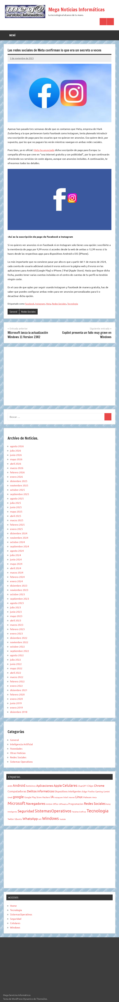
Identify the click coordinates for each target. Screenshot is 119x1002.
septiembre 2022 (19, 650)
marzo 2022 (16, 676)
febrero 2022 (17, 681)
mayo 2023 (16, 616)
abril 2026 (15, 463)
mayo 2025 (16, 511)
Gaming (99, 791)
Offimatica (63, 804)
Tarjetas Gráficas (79, 811)
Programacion (75, 803)
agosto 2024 (17, 550)
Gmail (10, 797)
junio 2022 (16, 663)
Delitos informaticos (40, 791)
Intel (65, 797)
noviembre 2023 (19, 589)
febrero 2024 (17, 576)
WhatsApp (30, 818)
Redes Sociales (59, 303)
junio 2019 (16, 703)
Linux (79, 797)
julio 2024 (15, 555)
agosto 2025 (17, 498)
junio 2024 (16, 559)
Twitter (11, 819)
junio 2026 (16, 454)
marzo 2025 (16, 520)
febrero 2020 (17, 694)
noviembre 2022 (19, 642)
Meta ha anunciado (44, 149)
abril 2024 (15, 568)
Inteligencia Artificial (21, 744)
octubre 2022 (17, 646)
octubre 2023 (17, 594)
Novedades (16, 748)
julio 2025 (15, 502)
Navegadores (35, 803)
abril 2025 (15, 515)
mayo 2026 (16, 459)
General (13, 311)
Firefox (91, 791)
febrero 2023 (17, 629)
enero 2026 (16, 476)
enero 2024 (16, 581)
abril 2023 (15, 620)
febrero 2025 (17, 524)
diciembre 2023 (18, 585)
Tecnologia (72, 303)
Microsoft (16, 803)
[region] (59, 376)
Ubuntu (18, 819)
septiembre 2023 (19, 598)
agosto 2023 (17, 602)
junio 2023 (16, 611)
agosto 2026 (17, 446)
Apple (58, 785)
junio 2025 (16, 507)
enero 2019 (16, 707)
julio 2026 (15, 450)
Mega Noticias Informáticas (76, 9)
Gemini (106, 791)
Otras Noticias (18, 752)
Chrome (99, 785)
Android (19, 785)
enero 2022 (16, 685)
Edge (84, 791)
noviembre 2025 (19, 485)
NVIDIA (49, 804)
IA (52, 797)
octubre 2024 (17, 541)
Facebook (29, 303)
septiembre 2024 (19, 546)
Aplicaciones (44, 785)
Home (13, 905)
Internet (72, 797)
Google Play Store (33, 797)
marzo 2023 (16, 624)
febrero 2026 (17, 472)
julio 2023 (15, 607)
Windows (50, 818)
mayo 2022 (16, 668)
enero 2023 (16, 633)
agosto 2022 (17, 655)
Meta (48, 303)
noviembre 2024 (19, 537)
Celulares (69, 785)
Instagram (40, 303)
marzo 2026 (16, 467)
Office (55, 804)
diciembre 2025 (18, 480)
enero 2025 (16, 528)
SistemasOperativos (53, 811)
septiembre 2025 (19, 494)
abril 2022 (15, 672)
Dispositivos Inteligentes (68, 791)
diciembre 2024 (18, 533)
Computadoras (17, 791)
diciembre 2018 (18, 711)
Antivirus (31, 785)
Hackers (46, 797)
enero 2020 (16, 698)
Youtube (63, 819)
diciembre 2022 (18, 637)
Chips (90, 785)
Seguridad (26, 811)
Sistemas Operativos (21, 761)
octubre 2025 (17, 489)
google (18, 797)
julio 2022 (15, 659)
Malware (87, 797)
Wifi (40, 819)
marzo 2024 (16, 572)
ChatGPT (82, 785)
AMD (10, 786)
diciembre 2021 (18, 690)
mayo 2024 (16, 563)
